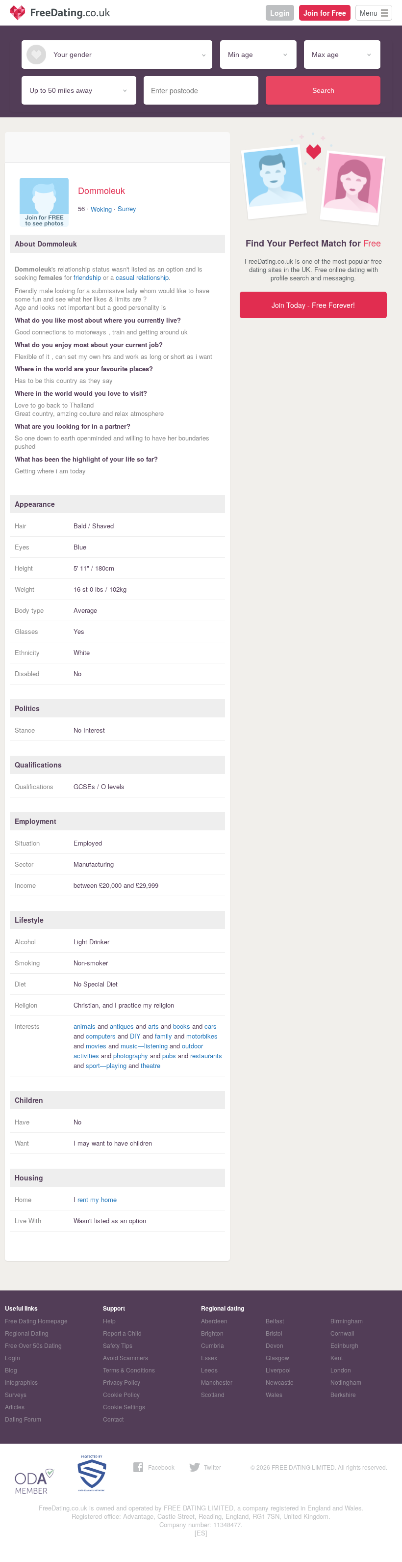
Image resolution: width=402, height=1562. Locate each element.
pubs (169, 1055)
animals (85, 1026)
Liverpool (278, 1370)
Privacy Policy (121, 1382)
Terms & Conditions (129, 1370)
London (340, 1370)
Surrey (127, 208)
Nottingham (345, 1382)
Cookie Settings (124, 1406)
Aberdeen (214, 1320)
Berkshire (343, 1394)
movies (96, 1045)
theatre (150, 1065)
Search (323, 90)
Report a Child (122, 1333)
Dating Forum (23, 1419)
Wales (274, 1394)
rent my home (97, 1199)
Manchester (216, 1382)
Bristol (274, 1333)
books (181, 1026)
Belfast (275, 1320)
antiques (122, 1026)
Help (109, 1320)
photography (130, 1055)
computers (101, 1036)
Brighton (212, 1333)
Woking (101, 209)
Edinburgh (344, 1345)
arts (153, 1026)
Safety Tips (117, 1345)
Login (280, 13)
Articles (15, 1406)
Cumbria (212, 1345)
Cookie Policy (121, 1394)
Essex (209, 1357)
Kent (336, 1357)
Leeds (209, 1370)
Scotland (213, 1394)
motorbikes (202, 1036)
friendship (87, 277)
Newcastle (280, 1382)
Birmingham (346, 1320)
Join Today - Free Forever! (313, 305)
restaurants (206, 1055)
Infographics (21, 1382)
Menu (368, 13)
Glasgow (277, 1357)
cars (210, 1026)
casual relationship (142, 277)
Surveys (15, 1394)
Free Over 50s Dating (33, 1345)
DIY (135, 1036)
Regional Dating (27, 1333)
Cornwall (342, 1333)
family (163, 1036)
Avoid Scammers (125, 1357)
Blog (11, 1370)
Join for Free (324, 13)
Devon (274, 1345)
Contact (113, 1419)
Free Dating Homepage (36, 1320)
